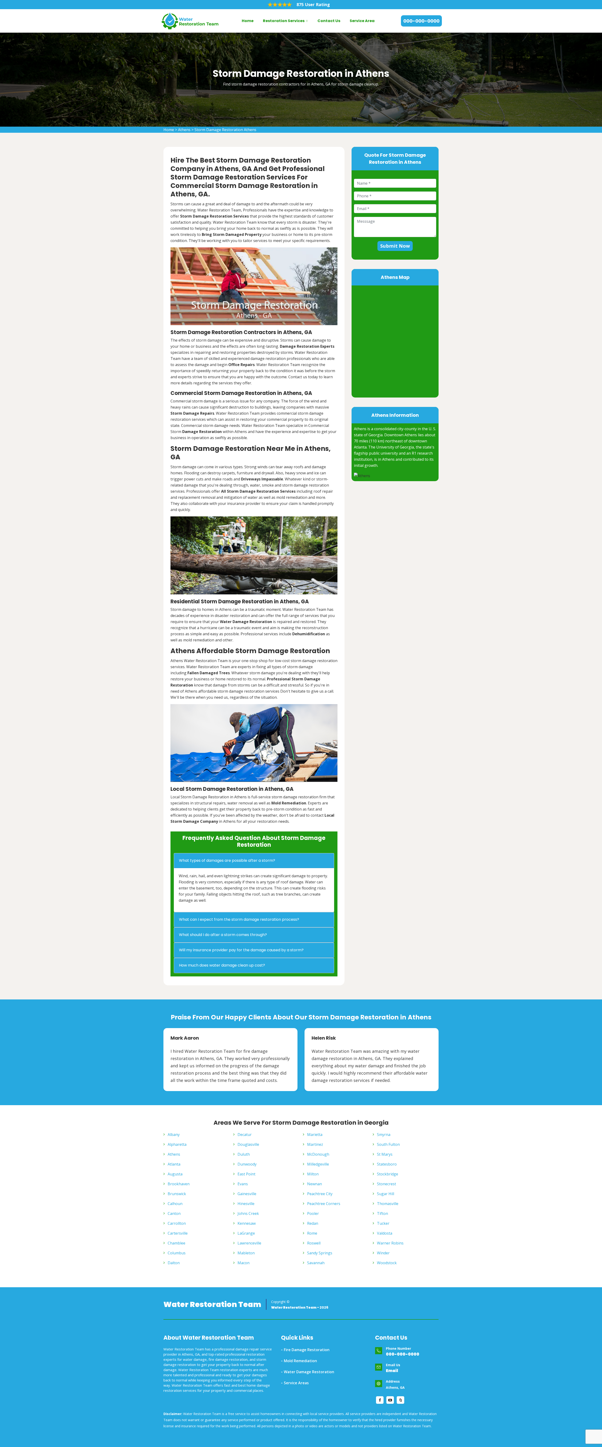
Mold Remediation (300, 1360)
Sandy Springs (319, 1253)
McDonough (318, 1154)
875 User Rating (313, 4)
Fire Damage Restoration (306, 1349)
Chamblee (176, 1243)
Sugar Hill (385, 1193)
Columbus (177, 1253)
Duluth (244, 1154)
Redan (312, 1223)
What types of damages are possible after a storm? (227, 860)
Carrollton (177, 1223)
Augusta (175, 1174)
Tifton (382, 1213)
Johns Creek (248, 1213)
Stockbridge (387, 1174)
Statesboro (387, 1164)
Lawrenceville (249, 1243)
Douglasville (248, 1144)
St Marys (384, 1154)
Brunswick (177, 1193)
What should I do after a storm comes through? (223, 934)
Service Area (362, 20)
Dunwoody (247, 1164)
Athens (184, 129)
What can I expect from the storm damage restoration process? (239, 919)
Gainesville (247, 1193)
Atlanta (174, 1164)
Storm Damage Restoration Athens (225, 129)
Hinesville (246, 1203)
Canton (174, 1213)
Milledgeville (318, 1164)
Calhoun (175, 1203)
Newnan (314, 1183)
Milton (313, 1174)
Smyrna (383, 1134)
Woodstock (387, 1262)
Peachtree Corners (323, 1203)
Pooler (313, 1213)
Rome (312, 1233)
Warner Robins (390, 1243)
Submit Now (395, 246)
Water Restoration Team (212, 1304)
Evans (243, 1183)
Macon (244, 1262)
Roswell (314, 1243)
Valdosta (384, 1233)
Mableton (246, 1253)
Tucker (383, 1223)
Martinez (315, 1144)
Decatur (245, 1134)
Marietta (314, 1134)
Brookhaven (179, 1183)
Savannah (316, 1262)
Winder (383, 1253)
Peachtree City (320, 1193)
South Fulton (388, 1144)
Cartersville (178, 1233)
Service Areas (296, 1382)
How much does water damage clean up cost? (222, 965)
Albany (174, 1134)
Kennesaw (247, 1223)
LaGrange (246, 1233)
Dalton (174, 1262)
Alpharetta (177, 1144)
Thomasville (387, 1203)
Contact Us (328, 20)
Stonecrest (386, 1183)
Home (247, 20)
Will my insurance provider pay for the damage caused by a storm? (241, 950)
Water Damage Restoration (309, 1371)
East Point (246, 1174)
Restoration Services (284, 20)
